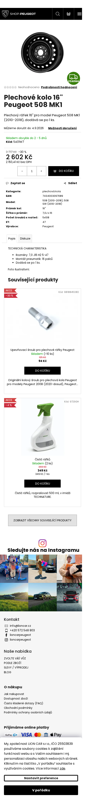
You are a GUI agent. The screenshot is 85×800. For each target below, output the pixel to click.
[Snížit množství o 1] (22, 171)
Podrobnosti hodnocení (59, 87)
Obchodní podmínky (18, 708)
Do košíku (66, 171)
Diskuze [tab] (25, 238)
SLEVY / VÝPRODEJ (16, 667)
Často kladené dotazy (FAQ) (23, 703)
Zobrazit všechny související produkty (42, 520)
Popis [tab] (11, 238)
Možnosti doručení (62, 128)
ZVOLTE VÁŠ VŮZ (15, 658)
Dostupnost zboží (16, 699)
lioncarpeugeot (20, 635)
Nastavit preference (41, 778)
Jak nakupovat (14, 694)
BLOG (7, 672)
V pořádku (41, 790)
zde (62, 768)
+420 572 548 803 (22, 630)
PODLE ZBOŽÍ (12, 663)
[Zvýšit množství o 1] (41, 171)
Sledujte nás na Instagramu (43, 550)
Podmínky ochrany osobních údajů (28, 712)
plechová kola (51, 191)
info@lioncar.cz (20, 626)
